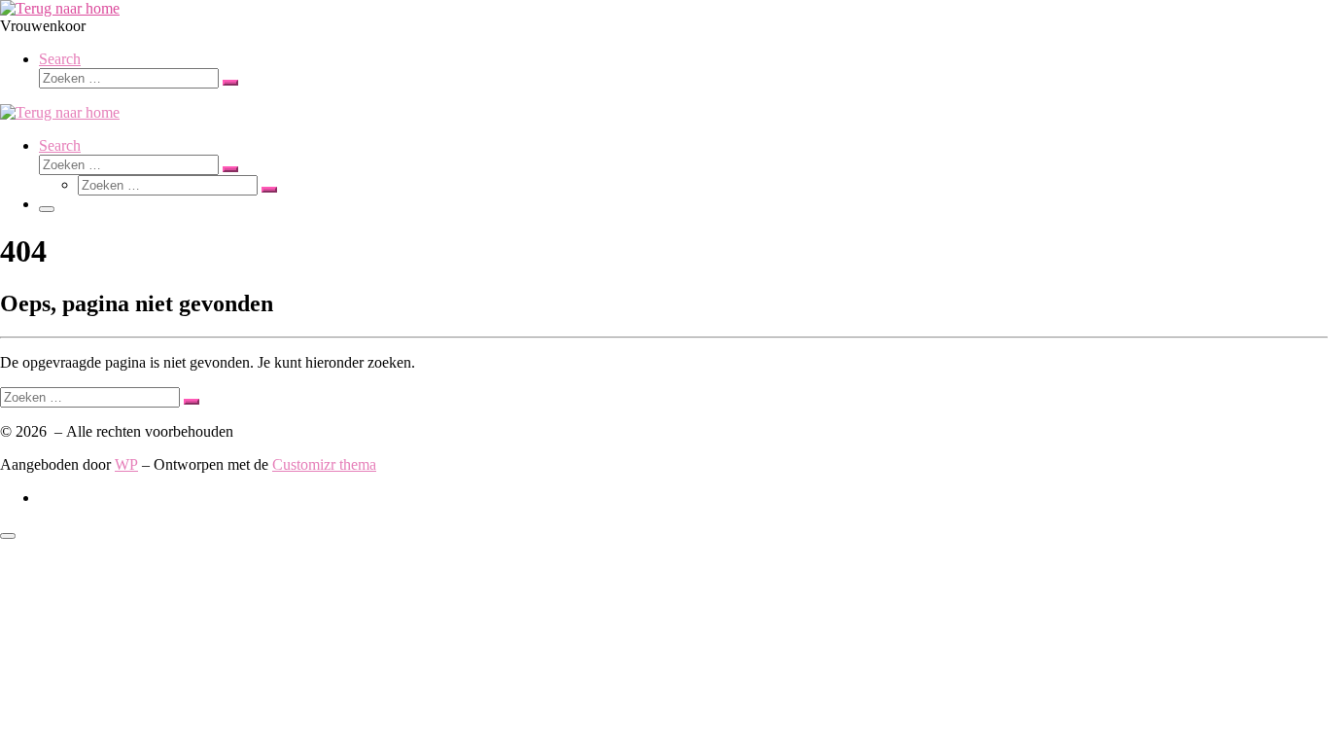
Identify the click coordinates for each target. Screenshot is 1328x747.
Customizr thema (324, 464)
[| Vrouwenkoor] (60, 8)
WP (126, 464)
